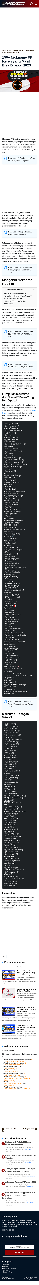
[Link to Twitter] (9, 1230)
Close (18, 1247)
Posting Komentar (9, 1050)
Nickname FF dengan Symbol (15, 301)
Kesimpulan (8, 304)
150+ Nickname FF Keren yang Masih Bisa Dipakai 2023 (20, 269)
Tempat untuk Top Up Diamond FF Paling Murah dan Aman (26, 1027)
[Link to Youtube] (12, 1230)
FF (10, 50)
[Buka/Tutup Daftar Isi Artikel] (33, 289)
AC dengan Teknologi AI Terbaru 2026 (20, 1182)
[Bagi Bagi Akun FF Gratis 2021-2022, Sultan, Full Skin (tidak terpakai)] (8, 1011)
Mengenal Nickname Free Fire (15, 293)
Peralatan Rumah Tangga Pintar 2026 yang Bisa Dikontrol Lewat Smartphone (18, 1195)
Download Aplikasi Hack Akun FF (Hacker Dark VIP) (26, 972)
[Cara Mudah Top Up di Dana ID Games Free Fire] (8, 993)
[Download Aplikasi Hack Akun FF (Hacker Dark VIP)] (8, 975)
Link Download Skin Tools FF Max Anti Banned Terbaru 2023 (20, 704)
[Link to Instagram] (6, 1230)
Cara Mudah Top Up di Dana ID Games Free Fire (26, 990)
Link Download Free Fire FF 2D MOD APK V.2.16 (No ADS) (20, 334)
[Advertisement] (19, 28)
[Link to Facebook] (3, 1230)
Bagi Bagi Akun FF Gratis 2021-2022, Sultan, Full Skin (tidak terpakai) (26, 1009)
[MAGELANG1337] (13, 3)
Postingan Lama (28, 1129)
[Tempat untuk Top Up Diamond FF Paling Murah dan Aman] (8, 1029)
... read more (27, 1149)
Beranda (5, 50)
